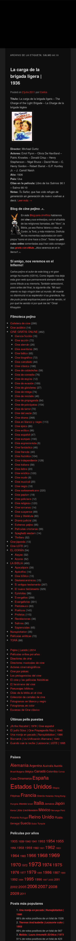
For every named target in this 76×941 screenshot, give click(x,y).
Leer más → (24, 200)
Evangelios (21, 597)
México (44, 809)
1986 (47, 872)
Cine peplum (22, 494)
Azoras (19, 559)
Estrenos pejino (24, 524)
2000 (50, 879)
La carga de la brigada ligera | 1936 (26, 76)
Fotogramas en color (22, 705)
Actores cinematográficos (25, 667)
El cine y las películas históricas (29, 680)
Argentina (35, 765)
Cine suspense (23, 511)
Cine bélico (21, 353)
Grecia (41, 795)
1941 (34, 841)
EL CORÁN (17, 550)
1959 (28, 847)
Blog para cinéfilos (40, 215)
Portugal (24, 817)
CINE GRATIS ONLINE (24, 332)
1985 (39, 872)
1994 (20, 879)
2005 (22, 886)
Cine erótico (22, 430)
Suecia (25, 823)
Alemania (19, 765)
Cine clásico (22, 366)
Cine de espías (23, 379)
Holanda (49, 795)
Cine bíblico (22, 576)
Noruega (55, 810)
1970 (15, 864)
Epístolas (20, 593)
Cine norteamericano (27, 490)
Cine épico (21, 426)
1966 (31, 855)
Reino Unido (41, 816)
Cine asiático (18, 327)
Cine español (22, 434)
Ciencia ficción (23, 336)
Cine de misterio (24, 396)
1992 (14, 879)
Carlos (43, 92)
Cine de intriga (23, 392)
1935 (14, 841)
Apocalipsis (21, 567)
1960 (36, 848)
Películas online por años (25, 654)
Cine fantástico (23, 447)
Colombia (52, 771)
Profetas (20, 614)
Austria (58, 766)
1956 (13, 848)
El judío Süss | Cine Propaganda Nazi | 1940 (36, 730)
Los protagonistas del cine (25, 675)
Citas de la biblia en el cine (26, 693)
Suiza (34, 823)
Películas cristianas (26, 529)
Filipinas (15, 795)
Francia (28, 795)
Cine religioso (23, 503)
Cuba (13, 778)
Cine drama (21, 417)
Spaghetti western (25, 533)
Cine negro (21, 486)
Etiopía (56, 787)
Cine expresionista (25, 443)
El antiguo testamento (28, 584)
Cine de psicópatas (26, 404)
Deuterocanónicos (25, 580)
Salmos (19, 623)
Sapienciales (22, 627)
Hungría (14, 803)
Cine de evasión (24, 383)
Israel (30, 803)
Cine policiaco (23, 499)
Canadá (40, 771)
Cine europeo (22, 439)
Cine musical (22, 481)
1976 (14, 872)
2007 (43, 886)
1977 (23, 872)
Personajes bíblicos (21, 688)
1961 (42, 848)
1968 (42, 855)
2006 (32, 886)
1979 (31, 872)
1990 (63, 872)
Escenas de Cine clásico (25, 710)
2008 (52, 886)
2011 (23, 894)
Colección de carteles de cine (27, 697)
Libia (19, 810)
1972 (24, 865)
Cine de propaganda (26, 400)
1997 (45, 879)
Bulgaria (20, 771)
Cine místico (22, 473)
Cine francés (22, 452)
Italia (39, 802)
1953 (41, 841)
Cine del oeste (23, 413)
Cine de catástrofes (26, 370)
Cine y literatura (24, 516)
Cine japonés (18, 542)
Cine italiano (22, 464)
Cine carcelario (23, 362)
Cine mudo (21, 477)
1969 (54, 854)
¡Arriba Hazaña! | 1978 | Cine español (32, 726)
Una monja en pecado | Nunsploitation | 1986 (36, 734)
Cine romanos (23, 507)
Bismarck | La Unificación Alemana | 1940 (34, 739)
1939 (21, 841)
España (40, 777)
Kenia (13, 810)
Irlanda (23, 803)
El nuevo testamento (27, 589)
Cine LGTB (16, 546)
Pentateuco (21, 606)
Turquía (41, 823)
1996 (38, 879)
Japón (60, 803)
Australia (48, 766)
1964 (14, 855)
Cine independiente (26, 460)
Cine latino (21, 469)
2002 (14, 886)
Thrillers (19, 537)
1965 (23, 856)
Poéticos (20, 610)
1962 (50, 847)
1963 (58, 848)
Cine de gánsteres (25, 387)
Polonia (14, 817)
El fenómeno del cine (22, 684)
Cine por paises (19, 671)
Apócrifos (20, 572)
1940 (28, 841)
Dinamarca (24, 778)
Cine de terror (23, 409)
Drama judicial (23, 520)
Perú (62, 810)
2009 (14, 893)
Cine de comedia (24, 374)
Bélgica (29, 771)
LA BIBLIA (16, 563)
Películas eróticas (20, 636)
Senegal (15, 823)
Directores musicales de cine (27, 663)
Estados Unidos (31, 786)
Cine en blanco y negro (28, 422)
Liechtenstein (30, 810)
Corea (61, 771)
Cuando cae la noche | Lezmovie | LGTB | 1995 (37, 743)
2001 (57, 879)
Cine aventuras (23, 349)
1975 (57, 865)
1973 (34, 863)
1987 (56, 872)
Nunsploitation (18, 632)
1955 (60, 840)
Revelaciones (23, 619)
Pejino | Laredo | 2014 (23, 650)
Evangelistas (22, 602)
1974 (47, 864)
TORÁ (13, 640)
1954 (50, 840)
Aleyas (19, 554)
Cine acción (22, 340)
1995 (29, 879)
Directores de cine (21, 658)
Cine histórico (23, 456)
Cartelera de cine (20, 323)
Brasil (13, 771)
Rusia (58, 817)
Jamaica (49, 803)
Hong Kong (59, 795)
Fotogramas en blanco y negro (28, 701)
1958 (20, 847)
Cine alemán (22, 344)
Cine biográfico (23, 357)
